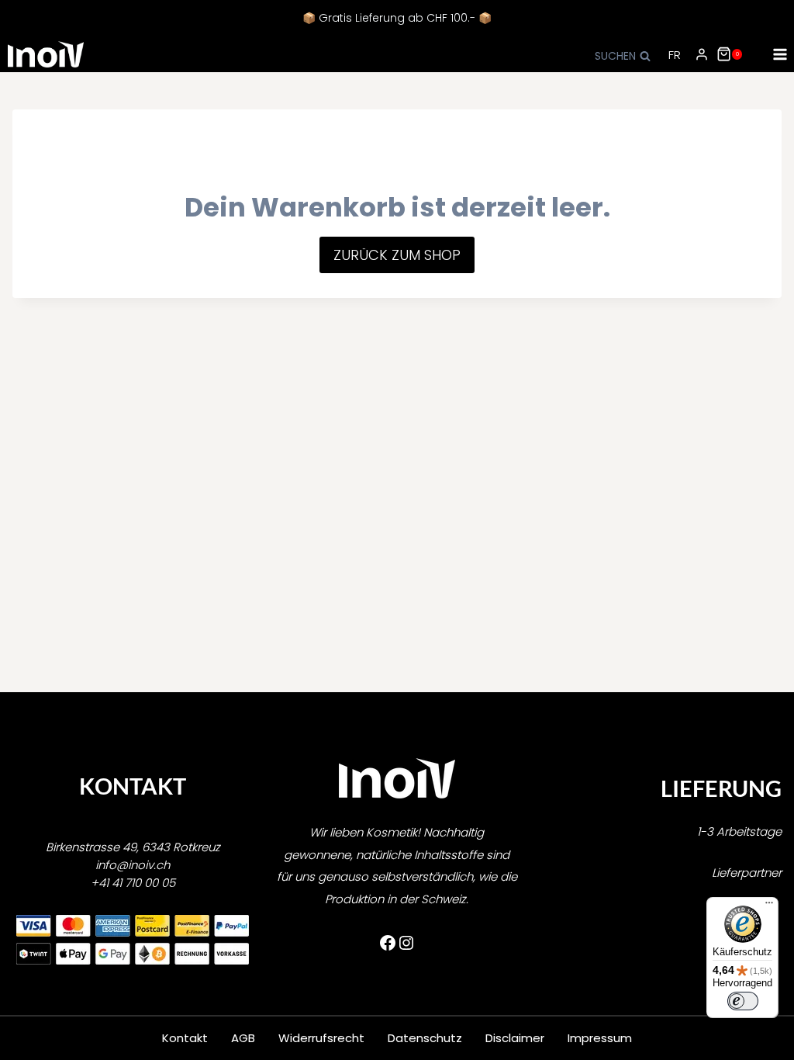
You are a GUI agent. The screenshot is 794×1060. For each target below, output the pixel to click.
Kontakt (185, 1038)
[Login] (702, 54)
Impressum (600, 1038)
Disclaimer (514, 1038)
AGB (243, 1038)
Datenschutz (425, 1038)
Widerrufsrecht (321, 1038)
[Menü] (769, 906)
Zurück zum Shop (397, 255)
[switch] (742, 1001)
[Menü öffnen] (779, 54)
